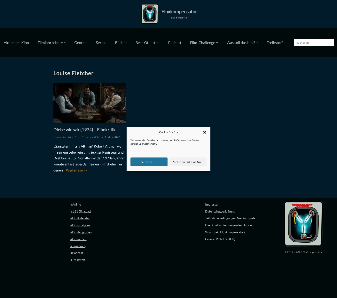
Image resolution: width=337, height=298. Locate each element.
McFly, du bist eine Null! (188, 162)
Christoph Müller (91, 137)
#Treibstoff (77, 260)
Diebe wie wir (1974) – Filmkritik (84, 129)
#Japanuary (78, 246)
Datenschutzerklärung (220, 211)
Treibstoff (275, 42)
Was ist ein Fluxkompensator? (225, 232)
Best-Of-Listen (148, 42)
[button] (205, 132)
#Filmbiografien (81, 232)
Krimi (70, 137)
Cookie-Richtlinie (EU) (220, 239)
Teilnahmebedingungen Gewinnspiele (230, 218)
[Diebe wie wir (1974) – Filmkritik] (89, 103)
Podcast (174, 42)
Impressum (212, 204)
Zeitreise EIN (149, 162)
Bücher (121, 42)
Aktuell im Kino (16, 42)
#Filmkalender (80, 218)
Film (64, 137)
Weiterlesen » (76, 170)
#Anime (75, 204)
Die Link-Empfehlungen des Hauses (229, 225)
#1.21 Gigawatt (80, 211)
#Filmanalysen (80, 225)
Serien (101, 42)
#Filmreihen (78, 239)
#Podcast (76, 253)
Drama (57, 137)
